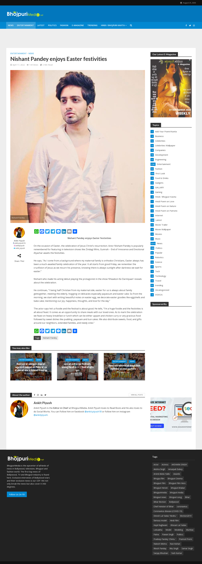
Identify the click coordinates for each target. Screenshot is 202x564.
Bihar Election (160, 502)
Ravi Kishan (175, 543)
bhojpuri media (176, 492)
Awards (176, 474)
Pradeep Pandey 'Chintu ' (165, 539)
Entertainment (25, 25)
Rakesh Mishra (160, 543)
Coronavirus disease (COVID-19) (168, 511)
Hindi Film (174, 520)
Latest (41, 25)
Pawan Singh (168, 534)
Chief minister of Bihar (164, 506)
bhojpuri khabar (178, 488)
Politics (52, 25)
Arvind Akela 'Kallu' (162, 474)
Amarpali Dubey (175, 469)
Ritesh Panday (160, 548)
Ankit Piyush (19, 240)
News (10, 25)
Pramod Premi (185, 539)
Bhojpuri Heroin (161, 488)
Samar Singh (187, 548)
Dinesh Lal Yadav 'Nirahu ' (165, 516)
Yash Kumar (176, 553)
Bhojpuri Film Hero (177, 483)
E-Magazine (78, 25)
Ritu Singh (174, 548)
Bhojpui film (159, 478)
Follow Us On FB (17, 494)
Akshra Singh (159, 469)
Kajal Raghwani (160, 525)
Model (168, 529)
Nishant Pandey (50, 338)
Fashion (64, 25)
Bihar (187, 497)
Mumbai (189, 529)
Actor (156, 464)
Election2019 (185, 516)
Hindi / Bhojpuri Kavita (113, 25)
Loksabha (158, 529)
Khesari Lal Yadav (178, 525)
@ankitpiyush (41, 414)
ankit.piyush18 (19, 243)
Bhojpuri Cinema (175, 478)
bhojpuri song (175, 497)
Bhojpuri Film (159, 483)
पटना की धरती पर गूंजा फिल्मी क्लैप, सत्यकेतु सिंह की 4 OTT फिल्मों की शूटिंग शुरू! (78, 367)
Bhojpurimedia (160, 492)
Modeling (179, 529)
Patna (156, 534)
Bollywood (174, 502)
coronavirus (182, 506)
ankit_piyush (20, 248)
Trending (92, 25)
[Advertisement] (171, 350)
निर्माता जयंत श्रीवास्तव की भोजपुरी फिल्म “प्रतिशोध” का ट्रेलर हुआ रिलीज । (124, 367)
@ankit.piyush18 (93, 411)
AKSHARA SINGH (179, 464)
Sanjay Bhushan (161, 553)
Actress (165, 464)
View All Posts (137, 395)
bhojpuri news (160, 497)
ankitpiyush (20, 245)
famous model (160, 520)
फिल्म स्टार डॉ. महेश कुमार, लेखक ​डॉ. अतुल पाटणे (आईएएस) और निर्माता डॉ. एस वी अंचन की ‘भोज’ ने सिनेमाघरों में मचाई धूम (31, 367)
